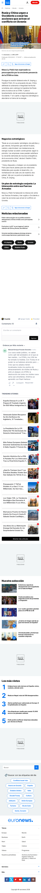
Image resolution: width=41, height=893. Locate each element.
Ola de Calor (26, 806)
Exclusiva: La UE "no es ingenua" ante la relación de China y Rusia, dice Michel (15, 227)
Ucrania (21, 8)
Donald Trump (15, 796)
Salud (24, 841)
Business (5, 837)
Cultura (28, 796)
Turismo (13, 806)
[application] (20, 37)
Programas (25, 850)
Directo (35, 2)
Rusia (20, 242)
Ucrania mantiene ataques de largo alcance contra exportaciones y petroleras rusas (16, 234)
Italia (29, 790)
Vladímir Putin (20, 247)
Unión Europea (27, 801)
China (6, 247)
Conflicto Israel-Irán (20, 780)
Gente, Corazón (20, 811)
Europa (4, 833)
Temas (4, 828)
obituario (12, 801)
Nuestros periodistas (9, 855)
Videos (4, 850)
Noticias (7, 8)
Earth (23, 837)
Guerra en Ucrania (14, 785)
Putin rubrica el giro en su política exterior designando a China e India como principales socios (17, 219)
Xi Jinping (8, 242)
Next (3, 841)
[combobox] (21, 767)
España (30, 785)
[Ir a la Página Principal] (7, 2)
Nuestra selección (13, 580)
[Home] (2, 8)
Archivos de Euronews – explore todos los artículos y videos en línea (30, 857)
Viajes (4, 846)
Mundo (14, 8)
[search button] (36, 767)
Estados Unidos (15, 790)
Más (3, 872)
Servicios (5, 867)
